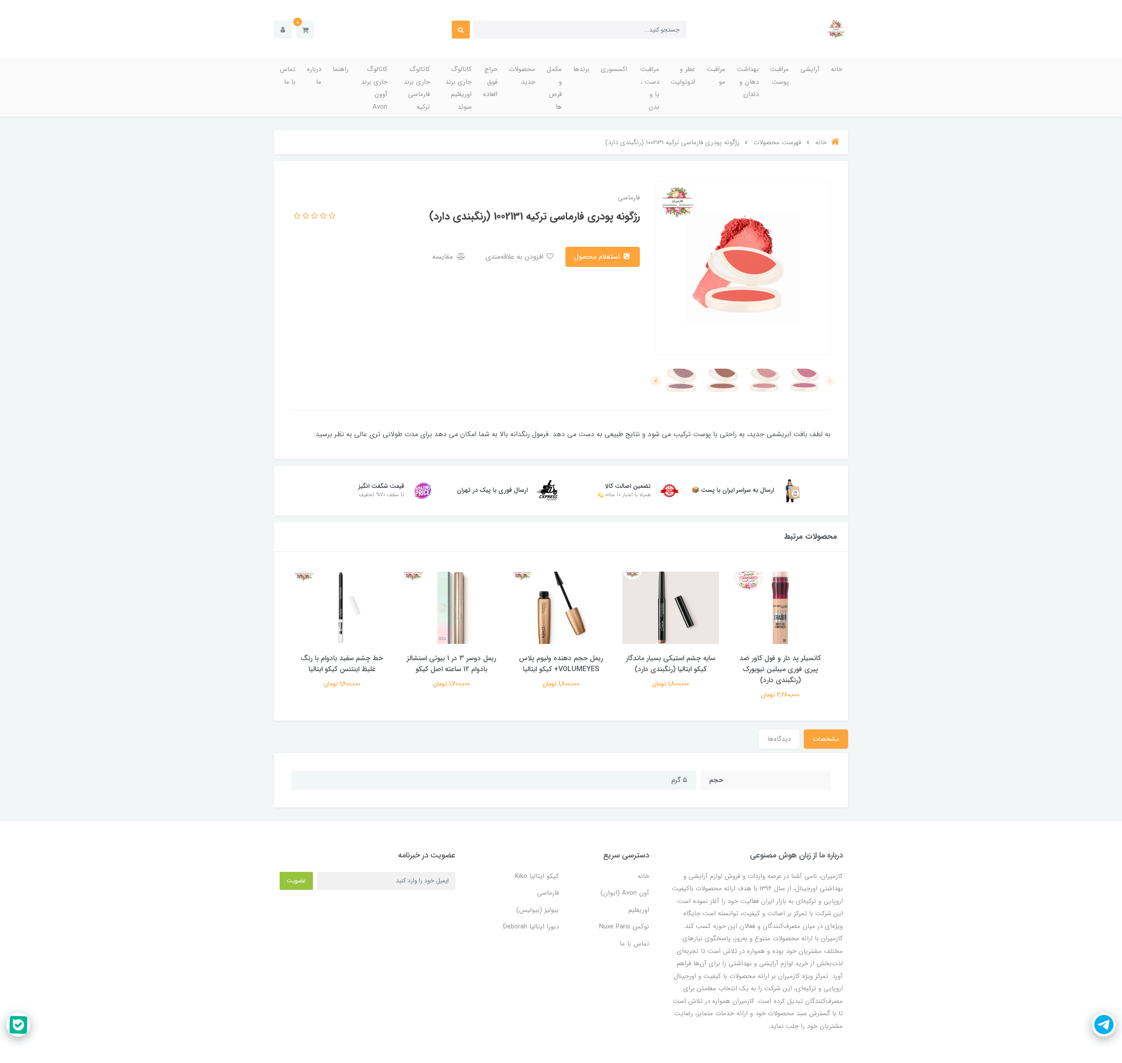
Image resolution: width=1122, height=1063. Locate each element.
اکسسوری (614, 69)
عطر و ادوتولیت (683, 75)
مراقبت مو (716, 75)
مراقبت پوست (779, 75)
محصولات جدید (522, 75)
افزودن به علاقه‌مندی (516, 256)
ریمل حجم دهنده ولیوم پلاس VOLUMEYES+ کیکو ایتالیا (561, 664)
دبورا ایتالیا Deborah (531, 926)
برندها (581, 69)
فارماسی (548, 893)
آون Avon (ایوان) (624, 893)
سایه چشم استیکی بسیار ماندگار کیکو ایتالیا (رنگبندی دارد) (670, 664)
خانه (836, 69)
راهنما (340, 69)
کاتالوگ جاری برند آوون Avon (374, 88)
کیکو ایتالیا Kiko (537, 876)
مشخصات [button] (826, 739)
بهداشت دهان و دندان (748, 82)
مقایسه (443, 256)
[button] (305, 30)
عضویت (296, 880)
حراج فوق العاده (490, 82)
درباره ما (314, 75)
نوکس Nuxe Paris (624, 926)
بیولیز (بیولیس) (537, 910)
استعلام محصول (598, 256)
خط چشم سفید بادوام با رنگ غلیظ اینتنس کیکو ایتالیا (342, 664)
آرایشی (810, 69)
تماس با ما (287, 75)
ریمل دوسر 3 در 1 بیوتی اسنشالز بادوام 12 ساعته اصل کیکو (451, 664)
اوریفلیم (638, 910)
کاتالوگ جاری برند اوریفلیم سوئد (458, 88)
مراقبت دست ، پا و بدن (649, 88)
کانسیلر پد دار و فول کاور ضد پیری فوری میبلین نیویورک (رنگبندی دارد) (780, 669)
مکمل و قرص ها (554, 88)
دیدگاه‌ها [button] (779, 739)
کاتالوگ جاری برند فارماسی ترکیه (417, 88)
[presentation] (830, 381)
